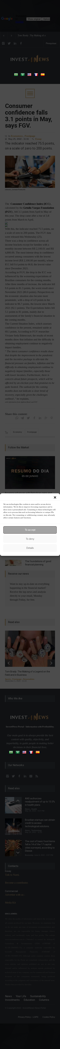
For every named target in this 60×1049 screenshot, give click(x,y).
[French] (36, 75)
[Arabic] (23, 75)
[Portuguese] (16, 75)
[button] (55, 497)
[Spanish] (43, 75)
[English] (29, 75)
